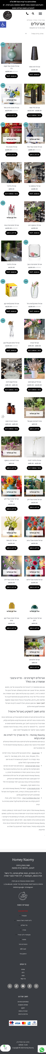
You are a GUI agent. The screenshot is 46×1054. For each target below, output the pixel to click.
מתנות (24, 939)
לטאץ (43, 703)
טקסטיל (24, 916)
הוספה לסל (34, 74)
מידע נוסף (11, 115)
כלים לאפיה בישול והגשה (24, 920)
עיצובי (38, 703)
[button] (3, 24)
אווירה (35, 20)
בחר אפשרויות (34, 115)
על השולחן (24, 925)
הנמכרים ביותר (23, 944)
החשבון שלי (23, 954)
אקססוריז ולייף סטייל (24, 935)
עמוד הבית (41, 20)
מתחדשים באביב (23, 911)
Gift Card (23, 949)
